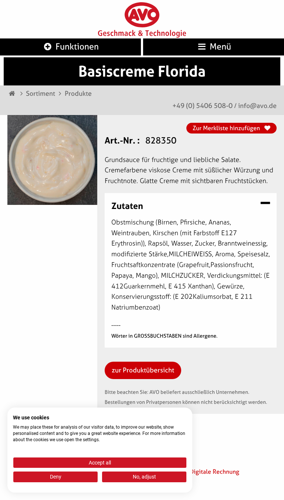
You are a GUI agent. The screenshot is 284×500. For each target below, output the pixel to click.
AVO (142, 15)
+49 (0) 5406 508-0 (202, 105)
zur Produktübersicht (143, 370)
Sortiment (40, 93)
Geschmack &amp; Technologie (142, 34)
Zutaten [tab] (127, 205)
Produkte (78, 93)
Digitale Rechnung (214, 471)
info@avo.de (257, 105)
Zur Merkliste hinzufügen (227, 128)
